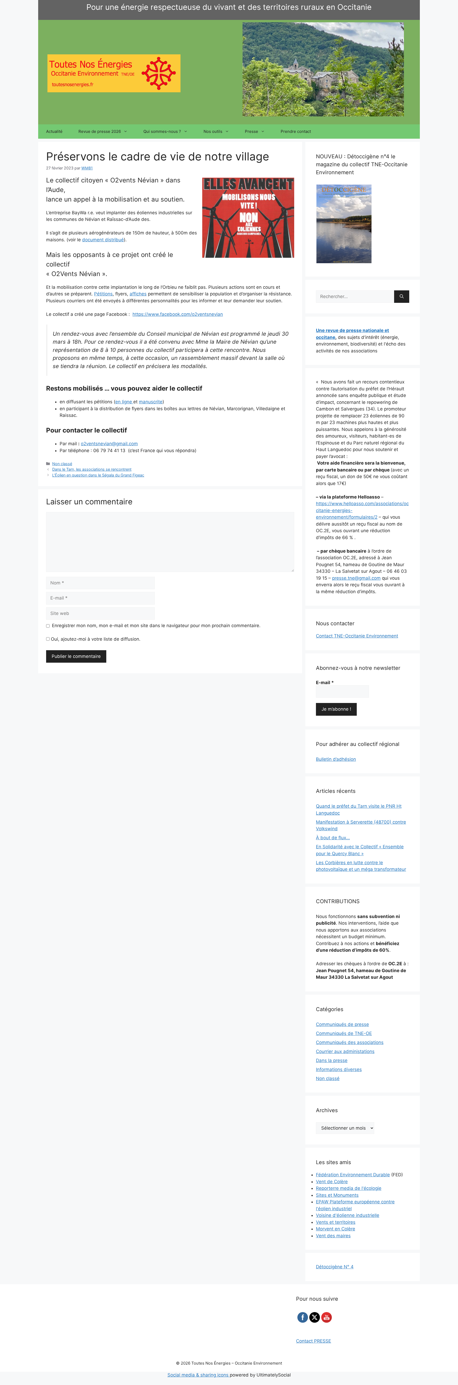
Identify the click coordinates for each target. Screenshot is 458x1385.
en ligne (124, 401)
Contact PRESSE (313, 1341)
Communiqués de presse (342, 1024)
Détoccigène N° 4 (335, 1266)
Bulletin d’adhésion (336, 759)
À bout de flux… (333, 837)
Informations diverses (339, 1069)
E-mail (325, 682)
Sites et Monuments (337, 1195)
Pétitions (103, 293)
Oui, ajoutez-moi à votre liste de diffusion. (95, 639)
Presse (251, 131)
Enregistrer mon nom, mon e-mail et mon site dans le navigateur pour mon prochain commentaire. (156, 625)
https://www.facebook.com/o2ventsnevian (178, 314)
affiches (138, 293)
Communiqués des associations (350, 1042)
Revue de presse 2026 (99, 131)
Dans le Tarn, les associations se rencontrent (91, 469)
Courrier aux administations (345, 1051)
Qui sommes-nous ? (162, 131)
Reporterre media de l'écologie (348, 1188)
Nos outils (213, 131)
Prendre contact (296, 131)
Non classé (62, 463)
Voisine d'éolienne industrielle (347, 1215)
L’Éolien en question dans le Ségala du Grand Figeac (98, 475)
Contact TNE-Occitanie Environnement (357, 636)
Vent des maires (333, 1235)
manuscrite (150, 401)
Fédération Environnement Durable (353, 1174)
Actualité (54, 131)
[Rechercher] (401, 296)
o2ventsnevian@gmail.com (109, 443)
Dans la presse (331, 1060)
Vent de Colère (332, 1181)
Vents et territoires (335, 1222)
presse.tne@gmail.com (356, 578)
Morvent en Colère (335, 1228)
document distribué (103, 239)
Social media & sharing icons (199, 1375)
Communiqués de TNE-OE (344, 1033)
